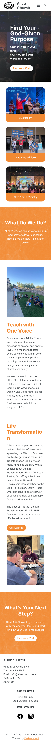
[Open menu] (38, 5)
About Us (8, 682)
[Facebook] (20, 716)
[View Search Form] (45, 5)
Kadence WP (31, 738)
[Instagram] (31, 716)
